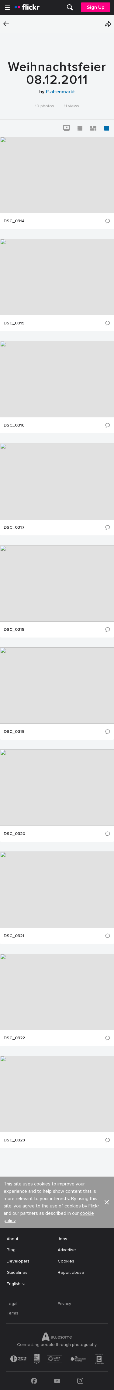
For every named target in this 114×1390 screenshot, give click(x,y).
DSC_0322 (14, 1038)
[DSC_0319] (57, 685)
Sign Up (95, 7)
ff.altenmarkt (60, 92)
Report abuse (71, 1272)
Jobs (62, 1238)
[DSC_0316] (57, 379)
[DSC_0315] (57, 277)
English (13, 1283)
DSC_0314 (14, 221)
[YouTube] (57, 1380)
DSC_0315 (14, 323)
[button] (108, 23)
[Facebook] (34, 1380)
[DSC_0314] (57, 175)
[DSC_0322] (57, 992)
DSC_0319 (14, 731)
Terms (12, 1313)
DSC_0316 (14, 425)
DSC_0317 (14, 527)
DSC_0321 (14, 935)
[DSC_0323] (57, 1094)
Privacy (64, 1303)
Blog (11, 1249)
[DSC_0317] (57, 481)
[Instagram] (80, 1380)
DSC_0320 (14, 833)
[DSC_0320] (57, 787)
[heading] (27, 7)
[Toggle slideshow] (66, 128)
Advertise (67, 1249)
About (12, 1238)
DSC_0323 (14, 1140)
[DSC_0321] (57, 890)
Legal (12, 1303)
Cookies (66, 1261)
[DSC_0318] (57, 583)
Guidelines (17, 1272)
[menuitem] (70, 7)
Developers (18, 1261)
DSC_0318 (14, 629)
